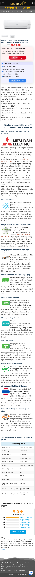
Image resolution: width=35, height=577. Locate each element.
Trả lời (3, 549)
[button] (3, 3)
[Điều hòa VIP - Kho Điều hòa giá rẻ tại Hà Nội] (17, 3)
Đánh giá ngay (18, 532)
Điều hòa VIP (5, 11)
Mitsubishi (15, 11)
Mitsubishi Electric (27, 11)
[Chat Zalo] (31, 573)
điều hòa (22, 205)
